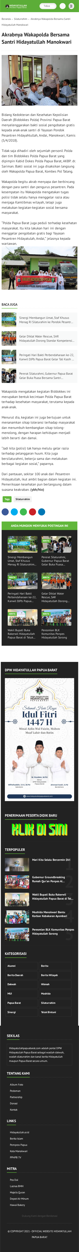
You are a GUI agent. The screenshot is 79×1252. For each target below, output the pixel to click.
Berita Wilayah (49, 975)
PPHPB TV (15, 1157)
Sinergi (11, 1012)
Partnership (16, 1097)
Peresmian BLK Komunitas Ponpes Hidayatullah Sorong (54, 633)
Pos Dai (14, 1180)
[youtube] (55, 1244)
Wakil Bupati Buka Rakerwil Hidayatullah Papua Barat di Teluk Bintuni (21, 633)
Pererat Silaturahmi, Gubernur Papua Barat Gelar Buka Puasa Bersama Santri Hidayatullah (46, 376)
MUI (9, 993)
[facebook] (5, 511)
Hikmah (45, 984)
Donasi (13, 1103)
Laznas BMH (16, 1186)
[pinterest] (32, 511)
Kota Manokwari (18, 1151)
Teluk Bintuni (48, 1012)
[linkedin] (41, 511)
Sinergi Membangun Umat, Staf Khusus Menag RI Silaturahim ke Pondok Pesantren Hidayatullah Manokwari (46, 320)
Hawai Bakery (17, 1205)
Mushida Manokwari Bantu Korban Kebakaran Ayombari (49, 914)
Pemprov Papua (18, 1145)
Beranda (6, 19)
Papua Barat (14, 1003)
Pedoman (15, 1091)
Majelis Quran (17, 1192)
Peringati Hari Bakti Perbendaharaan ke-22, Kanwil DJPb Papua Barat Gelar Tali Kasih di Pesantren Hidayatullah (46, 357)
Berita (44, 966)
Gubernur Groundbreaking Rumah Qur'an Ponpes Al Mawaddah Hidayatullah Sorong (52, 879)
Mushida (45, 993)
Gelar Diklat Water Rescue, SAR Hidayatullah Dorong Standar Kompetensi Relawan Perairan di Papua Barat (45, 338)
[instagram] (49, 1244)
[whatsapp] (23, 511)
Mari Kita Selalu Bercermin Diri (51, 860)
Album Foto (16, 1084)
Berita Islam (16, 1138)
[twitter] (14, 511)
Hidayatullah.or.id (19, 1132)
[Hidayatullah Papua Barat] (39, 834)
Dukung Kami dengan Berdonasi (39, 1216)
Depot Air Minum (19, 1198)
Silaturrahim (20, 19)
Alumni (11, 966)
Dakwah (11, 984)
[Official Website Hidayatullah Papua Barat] (16, 8)
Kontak (13, 1109)
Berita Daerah (15, 975)
